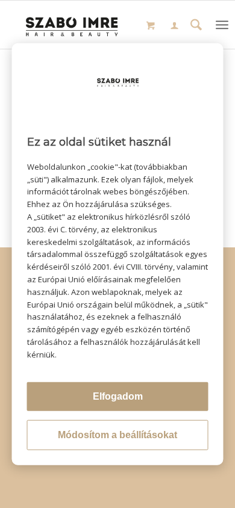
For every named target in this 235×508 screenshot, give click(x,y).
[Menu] (222, 24)
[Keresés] (196, 26)
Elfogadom (118, 396)
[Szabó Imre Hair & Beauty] (71, 25)
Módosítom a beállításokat (117, 434)
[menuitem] (174, 27)
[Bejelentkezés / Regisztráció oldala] (174, 26)
